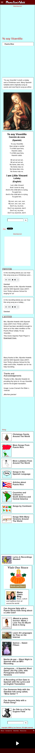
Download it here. (10, 338)
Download (7, 284)
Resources (23, 731)
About (2, 731)
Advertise (16, 731)
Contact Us (8, 731)
